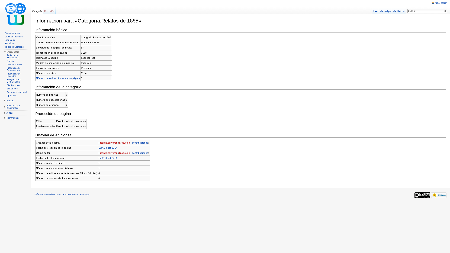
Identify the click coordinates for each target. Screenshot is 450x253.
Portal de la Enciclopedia (13, 56)
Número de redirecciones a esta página (58, 78)
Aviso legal (84, 194)
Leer (375, 11)
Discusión (124, 142)
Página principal (12, 33)
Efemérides (10, 43)
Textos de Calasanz (14, 47)
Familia (10, 61)
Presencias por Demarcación (14, 69)
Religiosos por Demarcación (14, 80)
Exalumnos (12, 88)
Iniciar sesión (441, 3)
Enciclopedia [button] (13, 52)
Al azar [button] (10, 113)
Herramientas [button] (13, 118)
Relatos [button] (10, 100)
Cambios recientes (14, 36)
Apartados (12, 95)
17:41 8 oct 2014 (107, 147)
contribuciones (140, 142)
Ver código (385, 11)
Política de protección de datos (47, 194)
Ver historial (399, 11)
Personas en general (17, 92)
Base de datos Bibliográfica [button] (13, 106)
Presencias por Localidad (14, 75)
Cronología (10, 40)
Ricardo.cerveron (108, 142)
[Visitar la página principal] (15, 14)
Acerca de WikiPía (70, 194)
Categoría (37, 11)
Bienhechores (13, 85)
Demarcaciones (14, 64)
